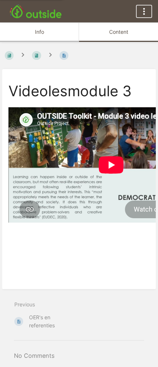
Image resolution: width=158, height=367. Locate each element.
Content (118, 32)
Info (39, 32)
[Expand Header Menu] (144, 11)
